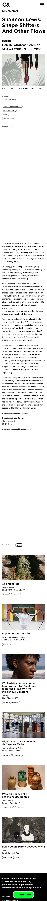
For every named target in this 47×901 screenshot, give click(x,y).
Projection (15, 703)
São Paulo (6, 755)
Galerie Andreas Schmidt (12, 106)
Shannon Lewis (8, 118)
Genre (5, 114)
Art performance (9, 110)
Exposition (16, 595)
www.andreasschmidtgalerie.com (16, 429)
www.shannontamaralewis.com (15, 413)
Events (19, 545)
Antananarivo (8, 808)
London (6, 595)
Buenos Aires (8, 857)
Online (5, 703)
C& (6, 5)
